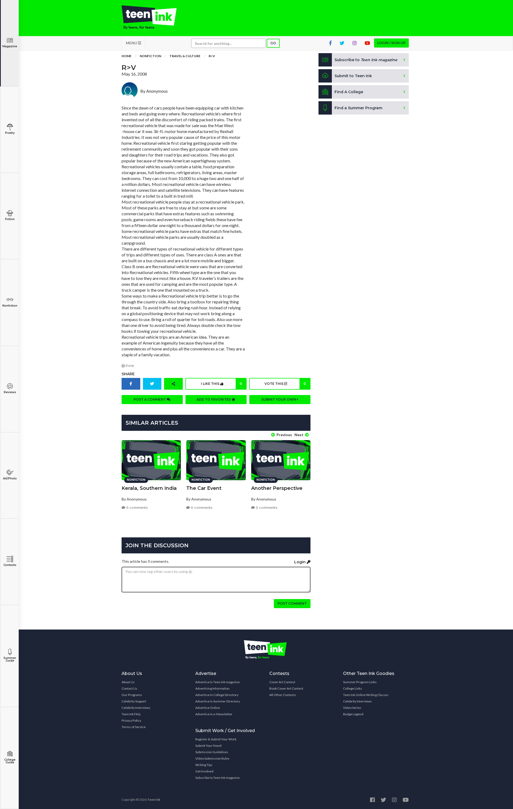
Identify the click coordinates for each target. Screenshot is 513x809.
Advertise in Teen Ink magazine (217, 682)
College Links (352, 688)
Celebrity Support (134, 701)
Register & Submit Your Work (215, 739)
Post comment (292, 603)
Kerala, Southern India (149, 488)
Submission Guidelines (211, 752)
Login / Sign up (391, 43)
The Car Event (203, 488)
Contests (9, 565)
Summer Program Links (360, 682)
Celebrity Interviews (136, 708)
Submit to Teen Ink (353, 75)
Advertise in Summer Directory (217, 701)
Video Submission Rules (212, 758)
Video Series (352, 708)
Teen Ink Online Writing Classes (365, 695)
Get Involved (204, 771)
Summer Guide (9, 659)
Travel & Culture (184, 56)
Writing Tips (203, 765)
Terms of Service (134, 727)
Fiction (10, 219)
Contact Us (129, 688)
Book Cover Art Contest (286, 688)
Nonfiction (9, 305)
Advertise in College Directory (216, 695)
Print (129, 366)
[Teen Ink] (154, 17)
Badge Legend (353, 714)
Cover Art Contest (282, 682)
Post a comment (150, 399)
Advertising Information (212, 688)
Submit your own (279, 399)
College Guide (9, 761)
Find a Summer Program (358, 107)
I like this (221, 384)
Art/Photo (10, 478)
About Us (128, 682)
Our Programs (132, 695)
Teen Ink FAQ (131, 714)
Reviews (10, 392)
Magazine (9, 46)
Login (300, 562)
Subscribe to (366, 59)
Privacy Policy (131, 720)
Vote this (285, 384)
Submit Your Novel (208, 746)
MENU (132, 43)
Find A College (349, 91)
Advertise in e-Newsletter (213, 714)
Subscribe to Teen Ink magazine (217, 778)
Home (126, 56)
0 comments (136, 508)
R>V (212, 56)
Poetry (10, 133)
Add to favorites (214, 399)
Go (273, 43)
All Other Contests (282, 695)
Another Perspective (276, 488)
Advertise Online (207, 708)
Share (128, 374)
